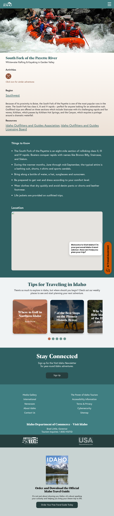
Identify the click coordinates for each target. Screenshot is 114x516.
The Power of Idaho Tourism (84, 394)
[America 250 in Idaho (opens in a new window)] (30, 441)
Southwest (13, 95)
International (29, 399)
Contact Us (29, 412)
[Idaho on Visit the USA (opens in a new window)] (85, 441)
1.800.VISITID (65, 431)
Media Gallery (30, 394)
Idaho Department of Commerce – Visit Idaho (57, 424)
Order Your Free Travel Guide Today (57, 504)
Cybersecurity (84, 408)
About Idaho (30, 408)
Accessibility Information (84, 399)
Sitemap (84, 412)
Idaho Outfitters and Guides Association (33, 125)
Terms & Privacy (84, 403)
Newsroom (29, 403)
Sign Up (57, 375)
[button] (49, 338)
